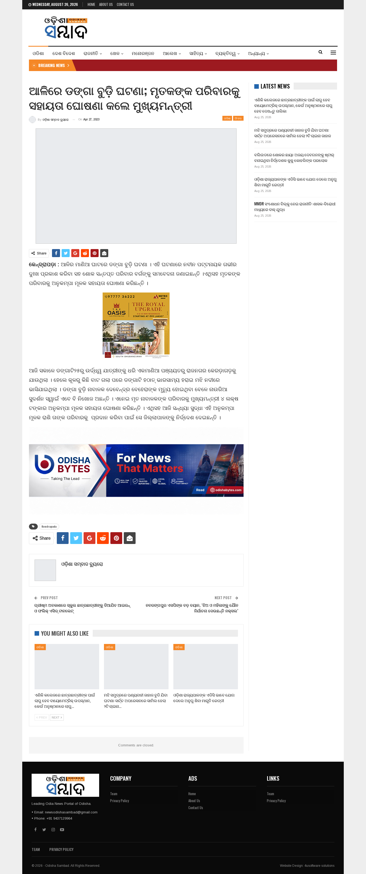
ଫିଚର (238, 118)
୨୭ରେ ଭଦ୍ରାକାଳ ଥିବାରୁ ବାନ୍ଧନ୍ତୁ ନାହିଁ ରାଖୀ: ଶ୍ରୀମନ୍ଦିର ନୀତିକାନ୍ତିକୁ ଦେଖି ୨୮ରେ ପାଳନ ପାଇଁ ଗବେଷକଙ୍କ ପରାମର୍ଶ (165, 65)
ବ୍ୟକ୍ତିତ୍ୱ (225, 53)
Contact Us (125, 4)
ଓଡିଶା (38, 53)
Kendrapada (49, 526)
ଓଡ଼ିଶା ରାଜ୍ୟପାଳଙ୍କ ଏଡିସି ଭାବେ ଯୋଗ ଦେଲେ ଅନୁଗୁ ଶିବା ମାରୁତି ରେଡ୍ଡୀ (295, 181)
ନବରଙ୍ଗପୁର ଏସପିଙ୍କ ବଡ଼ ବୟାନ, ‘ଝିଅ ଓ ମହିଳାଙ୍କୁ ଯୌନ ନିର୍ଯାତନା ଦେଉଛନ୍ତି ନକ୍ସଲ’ (192, 607)
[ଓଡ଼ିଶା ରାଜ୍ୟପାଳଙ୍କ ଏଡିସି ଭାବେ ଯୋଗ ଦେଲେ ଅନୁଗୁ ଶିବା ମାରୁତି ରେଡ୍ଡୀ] (205, 666)
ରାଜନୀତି (91, 53)
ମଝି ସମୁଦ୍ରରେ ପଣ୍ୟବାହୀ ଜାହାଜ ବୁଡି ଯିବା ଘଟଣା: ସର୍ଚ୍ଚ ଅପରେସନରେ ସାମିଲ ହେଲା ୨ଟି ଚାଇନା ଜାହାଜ (292, 132)
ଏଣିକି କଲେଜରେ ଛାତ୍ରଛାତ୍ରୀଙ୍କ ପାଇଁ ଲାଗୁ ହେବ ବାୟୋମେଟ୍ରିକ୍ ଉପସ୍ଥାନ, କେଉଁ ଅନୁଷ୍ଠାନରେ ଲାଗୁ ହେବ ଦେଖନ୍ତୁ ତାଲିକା (293, 105)
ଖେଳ (114, 53)
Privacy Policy (119, 800)
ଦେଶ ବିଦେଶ (64, 53)
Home (91, 4)
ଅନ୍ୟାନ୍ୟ (256, 53)
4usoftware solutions (319, 866)
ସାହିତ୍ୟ (196, 53)
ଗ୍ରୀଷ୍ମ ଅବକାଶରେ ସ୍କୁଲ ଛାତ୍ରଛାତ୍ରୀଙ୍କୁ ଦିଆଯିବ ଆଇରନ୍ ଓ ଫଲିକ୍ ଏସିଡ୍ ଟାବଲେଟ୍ (82, 607)
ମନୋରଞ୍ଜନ (143, 53)
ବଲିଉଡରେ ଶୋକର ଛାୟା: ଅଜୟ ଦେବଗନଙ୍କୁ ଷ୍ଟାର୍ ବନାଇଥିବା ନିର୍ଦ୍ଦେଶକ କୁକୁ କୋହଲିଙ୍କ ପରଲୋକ (294, 157)
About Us (106, 4)
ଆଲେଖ (170, 53)
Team (113, 793)
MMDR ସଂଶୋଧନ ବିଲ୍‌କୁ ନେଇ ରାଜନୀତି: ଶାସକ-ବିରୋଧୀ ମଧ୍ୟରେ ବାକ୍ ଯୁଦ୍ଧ (294, 206)
